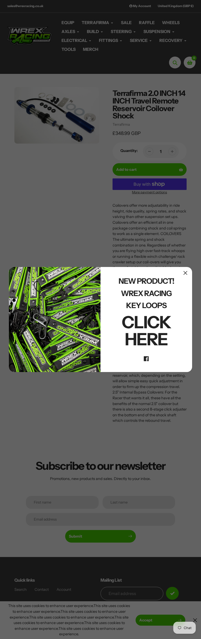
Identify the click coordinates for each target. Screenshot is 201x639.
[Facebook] (146, 358)
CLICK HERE (146, 330)
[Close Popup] (185, 273)
